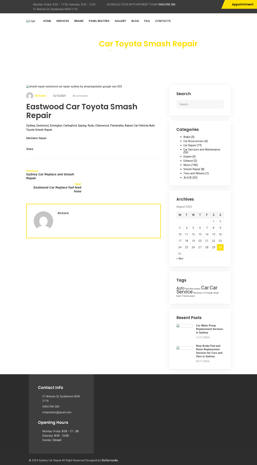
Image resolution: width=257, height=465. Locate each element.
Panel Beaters (99, 21)
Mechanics (198, 293)
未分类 (187, 177)
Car (205, 288)
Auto (180, 288)
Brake (186, 137)
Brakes (197, 289)
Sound (178, 296)
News (187, 165)
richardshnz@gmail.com (56, 412)
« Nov (179, 258)
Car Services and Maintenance (201, 149)
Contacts (163, 21)
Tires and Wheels (194, 173)
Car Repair (189, 145)
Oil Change (208, 293)
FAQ (147, 21)
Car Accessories (193, 141)
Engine (187, 156)
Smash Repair (191, 169)
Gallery (120, 21)
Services (62, 21)
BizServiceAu (110, 460)
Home (47, 21)
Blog (135, 21)
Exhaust (188, 160)
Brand (79, 21)
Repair (216, 293)
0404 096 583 (167, 4)
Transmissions (188, 296)
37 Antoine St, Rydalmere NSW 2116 (55, 9)
